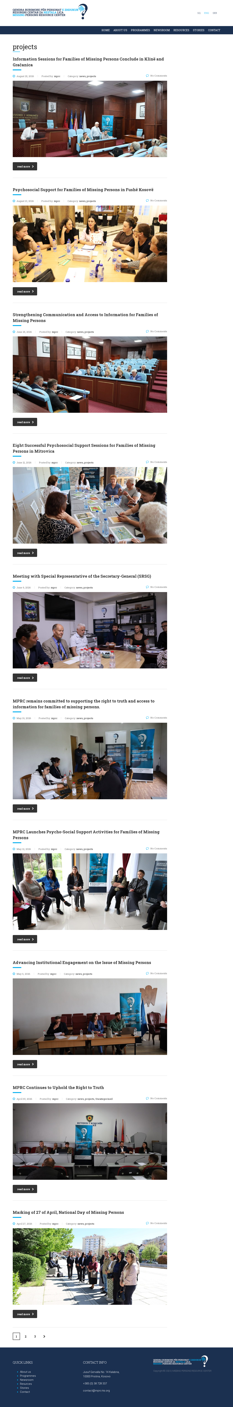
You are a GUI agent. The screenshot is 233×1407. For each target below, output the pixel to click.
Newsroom (162, 30)
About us (120, 30)
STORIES (198, 30)
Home (106, 30)
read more (23, 166)
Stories (24, 1388)
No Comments (158, 75)
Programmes (140, 30)
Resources (181, 30)
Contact (214, 30)
